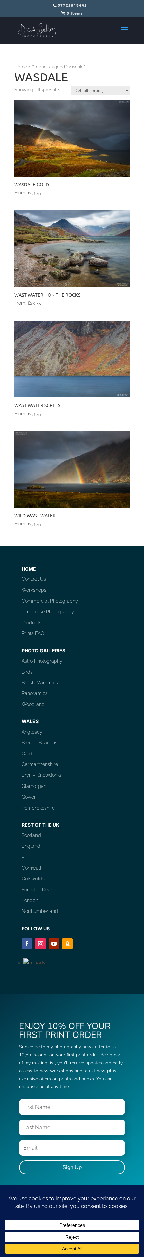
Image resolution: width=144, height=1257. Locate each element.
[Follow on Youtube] (54, 943)
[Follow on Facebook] (27, 943)
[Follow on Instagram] (40, 943)
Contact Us (34, 579)
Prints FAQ (33, 633)
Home (20, 66)
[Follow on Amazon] (67, 943)
